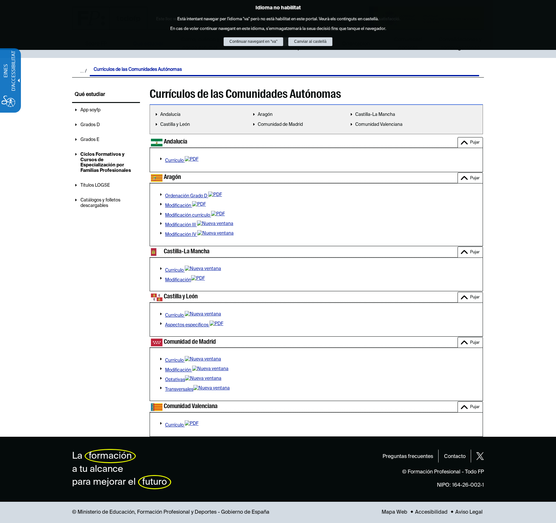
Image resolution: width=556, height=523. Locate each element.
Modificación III (181, 225)
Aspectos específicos (187, 325)
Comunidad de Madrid (280, 124)
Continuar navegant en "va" (253, 41)
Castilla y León (175, 124)
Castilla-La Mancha (375, 114)
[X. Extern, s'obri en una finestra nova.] (480, 456)
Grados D (90, 125)
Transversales (179, 389)
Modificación (178, 205)
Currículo (175, 160)
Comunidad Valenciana (379, 124)
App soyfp (90, 110)
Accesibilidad (431, 512)
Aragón (265, 114)
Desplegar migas (83, 70)
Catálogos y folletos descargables (100, 203)
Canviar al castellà (310, 41)
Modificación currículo (188, 215)
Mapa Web (394, 512)
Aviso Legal (469, 512)
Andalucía (170, 114)
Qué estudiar (90, 94)
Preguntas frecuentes (408, 456)
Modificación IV (181, 234)
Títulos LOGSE (95, 185)
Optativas (175, 380)
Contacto (455, 456)
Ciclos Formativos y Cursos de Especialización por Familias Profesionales (105, 162)
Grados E (89, 139)
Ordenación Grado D (186, 196)
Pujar (475, 142)
